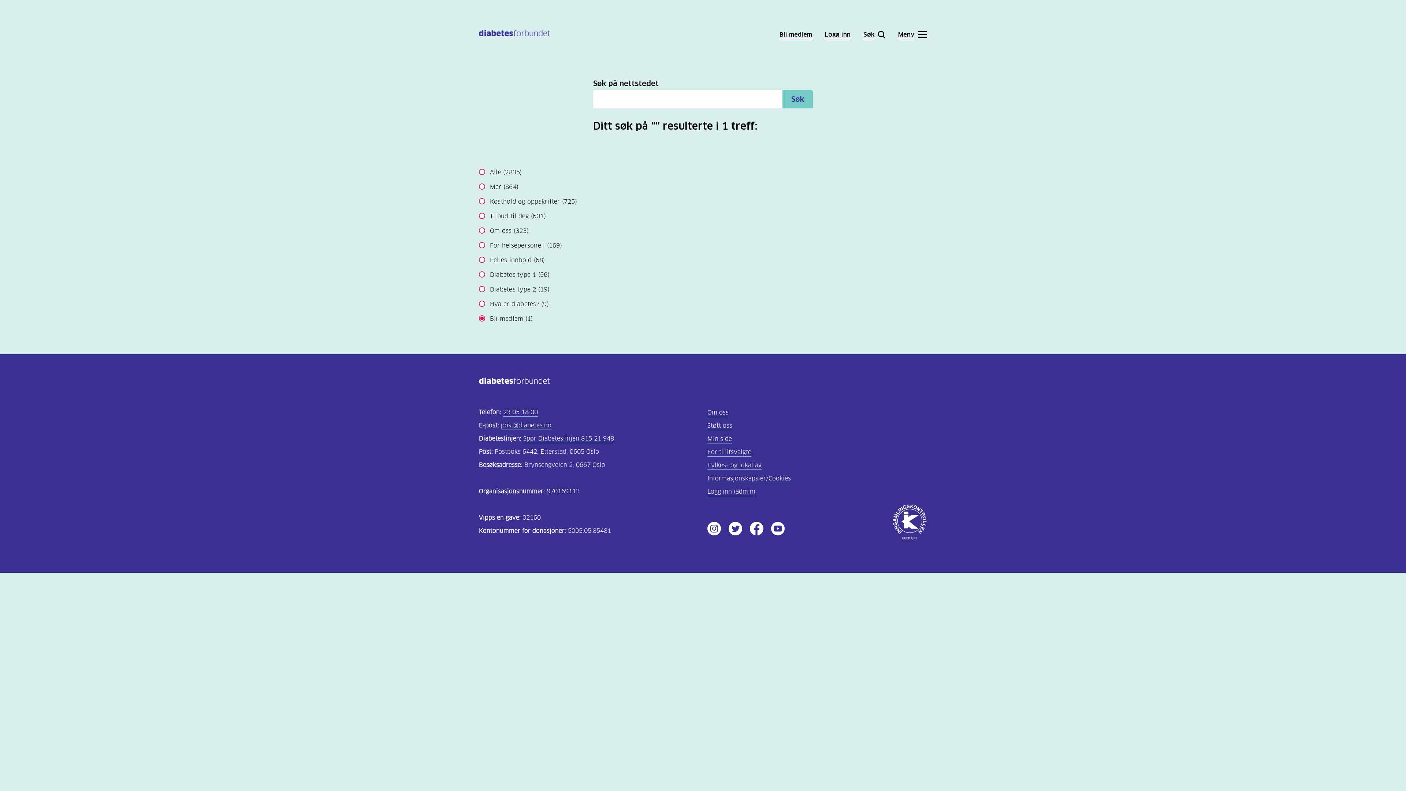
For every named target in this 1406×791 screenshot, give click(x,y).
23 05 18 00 (520, 412)
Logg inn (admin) (731, 491)
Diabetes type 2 (520, 289)
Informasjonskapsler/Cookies (749, 478)
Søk (797, 99)
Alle (506, 172)
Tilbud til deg (518, 216)
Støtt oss (719, 425)
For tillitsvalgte (729, 452)
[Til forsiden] (514, 34)
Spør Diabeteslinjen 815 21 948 (568, 438)
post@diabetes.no (526, 425)
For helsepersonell (526, 245)
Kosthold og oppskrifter (533, 201)
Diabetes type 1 (520, 274)
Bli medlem (511, 318)
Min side (719, 438)
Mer (504, 186)
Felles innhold (517, 260)
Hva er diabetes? (519, 304)
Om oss (509, 230)
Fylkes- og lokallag (734, 465)
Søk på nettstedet (626, 83)
